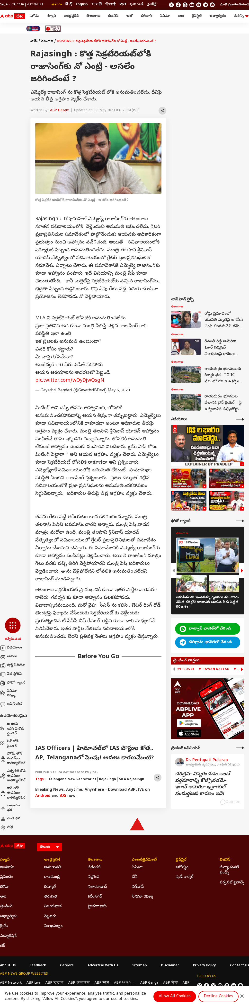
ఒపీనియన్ (14, 704)
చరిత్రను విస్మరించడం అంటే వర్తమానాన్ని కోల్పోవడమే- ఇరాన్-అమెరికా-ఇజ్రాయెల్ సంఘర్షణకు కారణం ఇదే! (202, 784)
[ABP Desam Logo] (12, 16)
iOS (63, 796)
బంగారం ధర (13, 808)
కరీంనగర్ (95, 896)
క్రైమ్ (4, 926)
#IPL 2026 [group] (186, 669)
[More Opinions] (240, 748)
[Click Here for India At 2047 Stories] (33, 29)
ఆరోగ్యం (182, 867)
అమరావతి (52, 867)
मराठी (96, 4)
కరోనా (4, 887)
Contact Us (239, 966)
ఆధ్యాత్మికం (217, 16)
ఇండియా (7, 867)
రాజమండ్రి (52, 877)
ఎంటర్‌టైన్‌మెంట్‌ (144, 860)
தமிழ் (152, 4)
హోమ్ (34, 16)
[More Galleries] (240, 521)
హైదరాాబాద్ (97, 906)
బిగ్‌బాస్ (146, 16)
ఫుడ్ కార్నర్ (184, 877)
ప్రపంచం (6, 877)
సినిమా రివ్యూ (12, 693)
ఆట (181, 16)
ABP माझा (102, 983)
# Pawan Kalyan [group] (214, 669)
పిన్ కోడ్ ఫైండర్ (12, 744)
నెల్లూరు (50, 916)
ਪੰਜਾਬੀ (110, 4)
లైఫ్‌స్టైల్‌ (197, 16)
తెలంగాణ (93, 16)
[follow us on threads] (185, 5)
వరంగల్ (94, 867)
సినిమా (165, 16)
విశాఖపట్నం (53, 926)
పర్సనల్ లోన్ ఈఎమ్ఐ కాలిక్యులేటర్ (16, 776)
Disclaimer (170, 966)
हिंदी (68, 4)
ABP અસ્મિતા (124, 983)
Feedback (38, 966)
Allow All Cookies (175, 996)
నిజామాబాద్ (97, 887)
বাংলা (122, 4)
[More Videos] (240, 419)
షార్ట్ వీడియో (16, 665)
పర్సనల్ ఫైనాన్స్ (232, 882)
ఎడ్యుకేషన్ (8, 936)
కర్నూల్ (50, 887)
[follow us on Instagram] (199, 5)
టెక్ (2, 946)
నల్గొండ (93, 877)
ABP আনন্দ (79, 983)
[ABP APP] (189, 723)
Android (42, 796)
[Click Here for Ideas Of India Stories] (53, 29)
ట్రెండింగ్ (6, 906)
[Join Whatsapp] (212, 5)
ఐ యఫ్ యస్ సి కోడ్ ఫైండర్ (15, 729)
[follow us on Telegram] (205, 5)
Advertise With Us (103, 966)
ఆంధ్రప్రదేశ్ (71, 16)
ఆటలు (12, 656)
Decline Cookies (218, 996)
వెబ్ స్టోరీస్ (14, 674)
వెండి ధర (13, 818)
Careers (66, 966)
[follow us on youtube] (192, 5)
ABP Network (11, 983)
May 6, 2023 (119, 390)
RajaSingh (107, 779)
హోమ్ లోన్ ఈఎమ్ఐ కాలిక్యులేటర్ (16, 759)
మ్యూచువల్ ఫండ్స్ (229, 870)
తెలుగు (57, 4)
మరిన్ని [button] (239, 16)
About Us (8, 966)
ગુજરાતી (136, 4)
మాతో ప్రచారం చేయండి (234, 5)
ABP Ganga (149, 983)
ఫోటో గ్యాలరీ (16, 683)
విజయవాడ (53, 906)
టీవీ (134, 877)
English (82, 4)
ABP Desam (59, 110)
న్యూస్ (51, 16)
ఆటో (129, 16)
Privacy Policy (204, 966)
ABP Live (34, 983)
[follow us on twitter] (171, 5)
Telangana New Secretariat (72, 779)
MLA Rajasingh (131, 779)
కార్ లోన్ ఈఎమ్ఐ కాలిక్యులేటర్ (16, 793)
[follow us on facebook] (178, 5)
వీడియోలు (14, 648)
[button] (13, 629)
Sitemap (139, 966)
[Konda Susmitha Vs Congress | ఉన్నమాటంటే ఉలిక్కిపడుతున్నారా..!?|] (188, 501)
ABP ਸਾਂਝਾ (170, 983)
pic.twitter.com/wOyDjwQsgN (69, 381)
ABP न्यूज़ (54, 983)
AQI (10, 827)
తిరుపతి (50, 896)
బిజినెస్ (113, 16)
